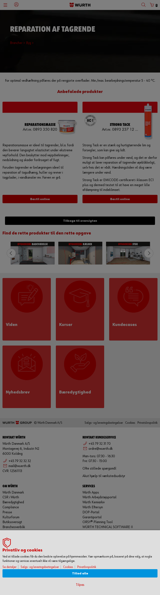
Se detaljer (9, 567)
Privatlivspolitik (86, 567)
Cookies (68, 567)
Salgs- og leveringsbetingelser (40, 567)
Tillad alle (80, 573)
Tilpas (80, 585)
